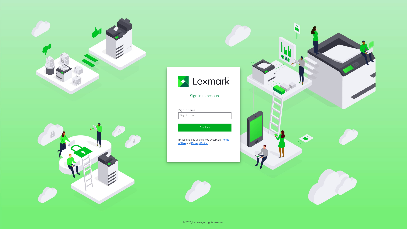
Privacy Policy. (199, 143)
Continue (205, 127)
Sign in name (186, 110)
